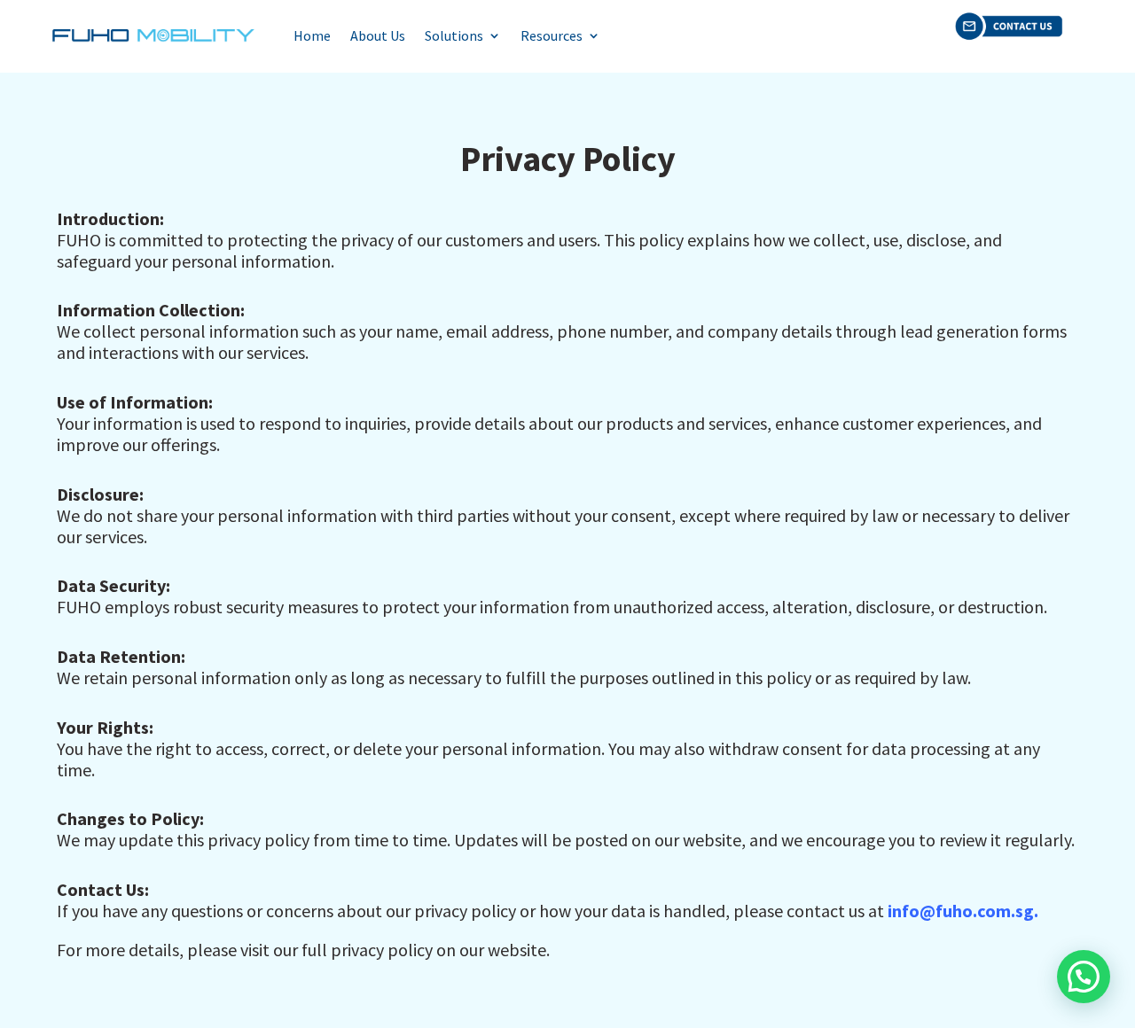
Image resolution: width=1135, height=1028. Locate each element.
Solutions (454, 35)
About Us (377, 35)
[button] (1083, 976)
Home (312, 35)
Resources (552, 35)
